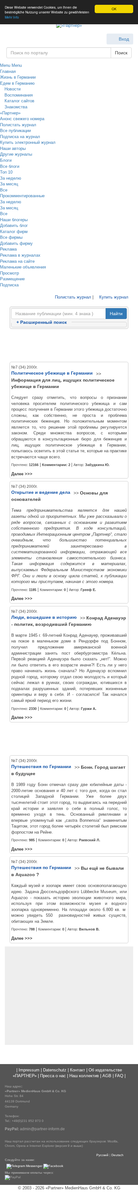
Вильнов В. (89, 929)
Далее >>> (21, 473)
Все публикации (15, 130)
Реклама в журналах (20, 255)
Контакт (77, 1070)
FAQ (119, 1075)
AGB (106, 1075)
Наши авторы (13, 148)
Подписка (9, 285)
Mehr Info (12, 17)
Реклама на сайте (17, 261)
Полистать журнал (18, 124)
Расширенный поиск (41, 322)
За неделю (10, 178)
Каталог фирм (14, 231)
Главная (8, 71)
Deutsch (117, 1155)
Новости (12, 89)
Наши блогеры (14, 219)
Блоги (6, 160)
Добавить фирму (16, 243)
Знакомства (15, 107)
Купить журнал (113, 297)
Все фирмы (11, 237)
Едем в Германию (17, 83)
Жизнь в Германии (18, 77)
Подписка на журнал (20, 136)
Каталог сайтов (18, 100)
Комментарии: (56, 465)
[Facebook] (53, 1166)
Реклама (8, 249)
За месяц (9, 184)
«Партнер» (10, 113)
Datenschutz (54, 1070)
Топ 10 (6, 172)
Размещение (12, 278)
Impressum (29, 1070)
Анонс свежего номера (22, 118)
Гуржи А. (88, 709)
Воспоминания (18, 95)
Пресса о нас (53, 1075)
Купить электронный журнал (28, 142)
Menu (5, 65)
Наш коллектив (84, 1075)
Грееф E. (88, 590)
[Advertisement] (69, 345)
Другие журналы (16, 154)
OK (114, 8)
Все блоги (9, 166)
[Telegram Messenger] (24, 1166)
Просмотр (9, 273)
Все (3, 190)
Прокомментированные (22, 195)
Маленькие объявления (23, 267)
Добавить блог (14, 225)
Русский (102, 1155)
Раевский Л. (89, 840)
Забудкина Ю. (97, 465)
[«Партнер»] (69, 26)
